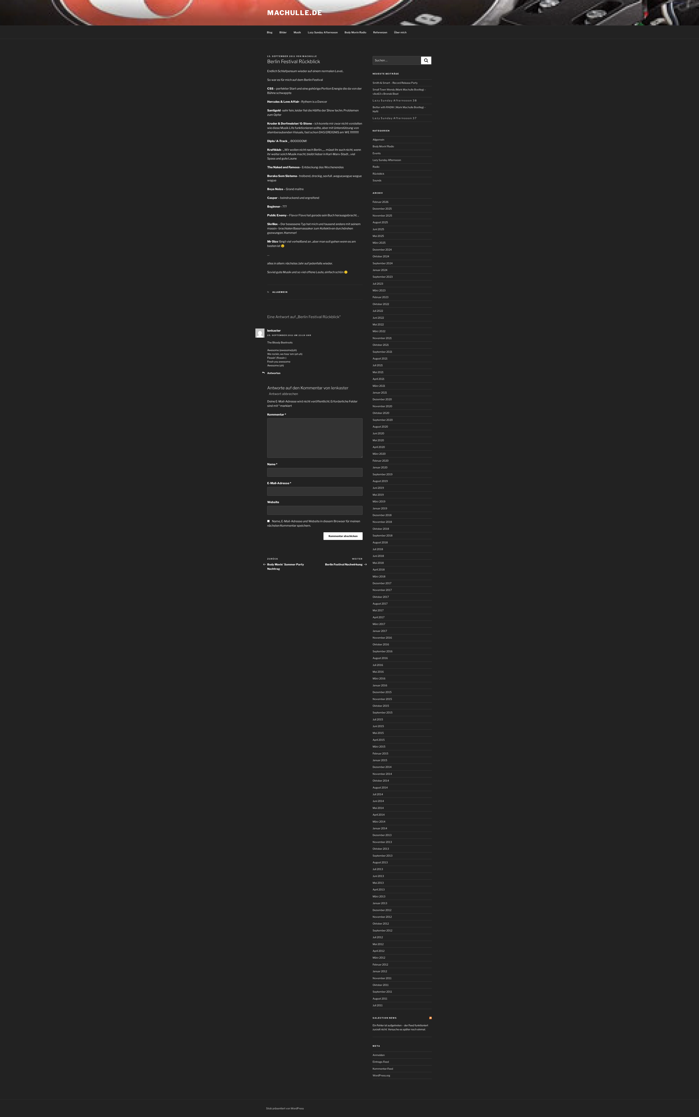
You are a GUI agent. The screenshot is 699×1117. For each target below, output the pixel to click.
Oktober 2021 (381, 344)
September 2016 (382, 651)
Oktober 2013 (381, 848)
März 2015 (379, 746)
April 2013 (379, 889)
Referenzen (380, 32)
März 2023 (379, 290)
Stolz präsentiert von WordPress (285, 1108)
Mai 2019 (378, 494)
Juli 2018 (378, 549)
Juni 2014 (378, 801)
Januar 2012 (380, 971)
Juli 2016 (378, 664)
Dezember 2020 (382, 399)
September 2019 (382, 474)
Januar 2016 (380, 685)
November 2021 (382, 338)
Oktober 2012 (381, 923)
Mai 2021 (378, 372)
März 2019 (379, 501)
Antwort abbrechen (283, 394)
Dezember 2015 (382, 692)
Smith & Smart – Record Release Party (395, 82)
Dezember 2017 (382, 583)
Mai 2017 (378, 610)
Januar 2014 (380, 828)
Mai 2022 (378, 324)
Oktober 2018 (381, 528)
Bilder (283, 32)
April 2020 (379, 447)
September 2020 (383, 419)
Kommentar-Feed (383, 1068)
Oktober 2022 (381, 304)
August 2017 (380, 603)
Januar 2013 (380, 903)
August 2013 (380, 862)
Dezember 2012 (382, 910)
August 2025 (380, 222)
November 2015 (382, 699)
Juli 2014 (378, 794)
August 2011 (380, 998)
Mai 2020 (378, 440)
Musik (297, 32)
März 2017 (379, 624)
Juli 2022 (378, 310)
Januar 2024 (380, 270)
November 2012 (382, 916)
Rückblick (378, 173)
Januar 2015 (380, 760)
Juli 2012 (378, 937)
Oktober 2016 (381, 644)
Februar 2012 (380, 964)
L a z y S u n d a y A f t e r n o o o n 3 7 (394, 118)
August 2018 (380, 542)
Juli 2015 (378, 719)
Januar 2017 (380, 630)
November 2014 (382, 773)
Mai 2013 (378, 882)
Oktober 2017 (381, 596)
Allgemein (280, 292)
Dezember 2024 (382, 249)
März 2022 (379, 331)
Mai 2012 (378, 944)
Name (272, 464)
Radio (376, 166)
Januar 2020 (380, 467)
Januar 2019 (380, 508)
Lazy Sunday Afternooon (323, 32)
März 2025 (379, 242)
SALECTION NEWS (385, 1018)
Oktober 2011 (381, 984)
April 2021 (378, 378)
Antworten (273, 373)
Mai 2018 (378, 562)
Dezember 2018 (382, 515)
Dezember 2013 (382, 835)
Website (273, 502)
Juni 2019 (378, 487)
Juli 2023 (378, 283)
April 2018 (379, 569)
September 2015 (382, 712)
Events (377, 153)
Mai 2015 (378, 732)
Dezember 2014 (382, 766)
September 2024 (383, 263)
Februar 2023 (380, 297)
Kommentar (276, 414)
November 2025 (382, 215)
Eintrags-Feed (381, 1061)
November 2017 (382, 589)
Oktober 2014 (381, 780)
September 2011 (382, 991)
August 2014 (380, 787)
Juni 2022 (378, 317)
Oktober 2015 (381, 705)
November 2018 (382, 521)
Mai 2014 (378, 807)
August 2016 (380, 658)
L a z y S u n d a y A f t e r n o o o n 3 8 (394, 100)
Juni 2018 (378, 555)
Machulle (309, 56)
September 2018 (382, 535)
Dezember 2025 (382, 208)
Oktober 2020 (381, 412)
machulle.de (294, 13)
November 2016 (382, 637)
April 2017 (378, 617)
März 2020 (379, 453)
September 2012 (382, 930)
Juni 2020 (378, 433)
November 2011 (382, 978)
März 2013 (379, 896)
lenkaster (339, 388)
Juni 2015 (378, 726)
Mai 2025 (378, 235)
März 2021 (379, 385)
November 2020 (382, 406)
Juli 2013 (378, 869)
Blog (270, 32)
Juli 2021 (378, 365)
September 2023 (383, 276)
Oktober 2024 (381, 256)
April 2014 (379, 814)
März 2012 (379, 957)
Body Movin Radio (355, 32)
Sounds (377, 180)
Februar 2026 (380, 201)
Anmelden (379, 1055)
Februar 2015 (380, 753)
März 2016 (379, 678)
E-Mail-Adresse (279, 483)
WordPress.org (381, 1075)
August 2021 (380, 358)
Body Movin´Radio (383, 146)
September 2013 (382, 855)
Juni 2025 (378, 229)
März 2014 (379, 821)
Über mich (400, 32)
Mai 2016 (378, 671)
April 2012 (378, 950)
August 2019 (380, 481)
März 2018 (379, 576)
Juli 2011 (378, 1005)
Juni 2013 (378, 876)
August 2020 (380, 426)
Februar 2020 (381, 460)
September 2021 (382, 351)
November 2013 (382, 841)
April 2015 (379, 739)
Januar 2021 (380, 392)
